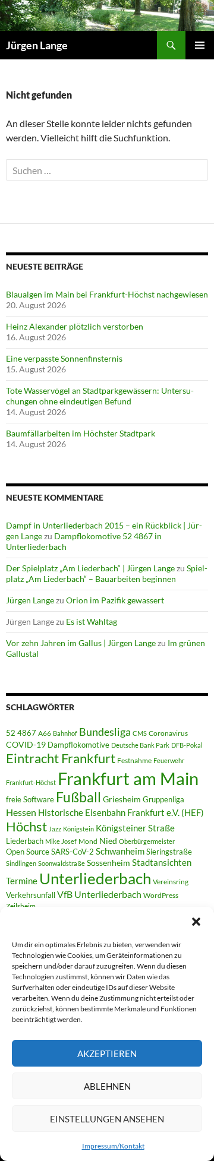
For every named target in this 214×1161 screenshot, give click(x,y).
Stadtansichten (161, 863)
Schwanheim (120, 851)
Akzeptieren (107, 1053)
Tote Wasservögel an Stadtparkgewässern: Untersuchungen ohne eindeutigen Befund (100, 395)
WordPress (160, 895)
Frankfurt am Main (128, 778)
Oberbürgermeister (147, 841)
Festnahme (134, 760)
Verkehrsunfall (30, 895)
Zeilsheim (21, 905)
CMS (140, 733)
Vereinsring (170, 881)
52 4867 (21, 733)
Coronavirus (168, 733)
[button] (196, 922)
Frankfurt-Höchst (31, 782)
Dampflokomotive (78, 744)
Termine (21, 880)
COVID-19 (26, 744)
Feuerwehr (168, 760)
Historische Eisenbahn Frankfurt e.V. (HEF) (121, 812)
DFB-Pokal (187, 745)
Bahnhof (65, 733)
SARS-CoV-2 (72, 851)
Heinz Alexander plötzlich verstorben (74, 326)
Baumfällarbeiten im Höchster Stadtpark (80, 433)
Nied (108, 841)
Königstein (78, 829)
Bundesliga (105, 731)
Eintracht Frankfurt (60, 758)
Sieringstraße (169, 851)
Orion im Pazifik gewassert (115, 600)
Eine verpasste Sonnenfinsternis (64, 358)
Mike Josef (61, 841)
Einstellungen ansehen (107, 1118)
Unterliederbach (95, 878)
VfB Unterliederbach (99, 894)
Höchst (26, 826)
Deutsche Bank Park (140, 745)
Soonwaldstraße (61, 863)
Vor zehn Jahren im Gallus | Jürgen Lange (81, 643)
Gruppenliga (163, 799)
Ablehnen (107, 1086)
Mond (87, 841)
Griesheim (122, 799)
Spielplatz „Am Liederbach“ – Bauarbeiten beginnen (106, 573)
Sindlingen (21, 863)
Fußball (78, 797)
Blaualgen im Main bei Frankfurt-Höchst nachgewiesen (107, 294)
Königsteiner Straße (135, 827)
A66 (44, 733)
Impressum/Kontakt (113, 1145)
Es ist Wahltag (91, 621)
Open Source (27, 851)
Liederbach (24, 841)
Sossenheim (108, 863)
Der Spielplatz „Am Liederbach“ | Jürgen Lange (90, 568)
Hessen (21, 812)
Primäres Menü (199, 45)
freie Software (30, 799)
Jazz (55, 829)
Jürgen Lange (37, 45)
